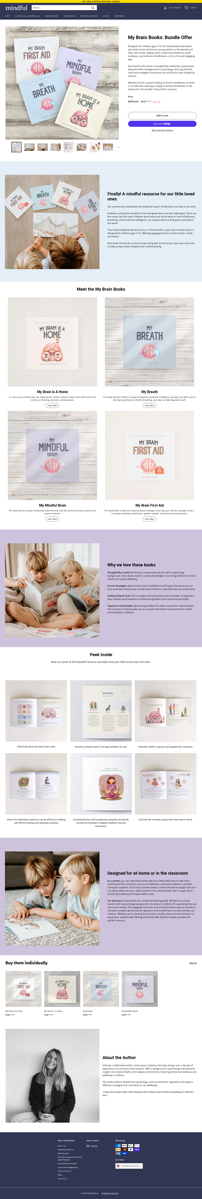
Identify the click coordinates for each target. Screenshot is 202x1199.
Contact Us (62, 1178)
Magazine (51, 16)
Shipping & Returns (66, 1149)
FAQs (60, 1175)
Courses (69, 16)
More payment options (162, 130)
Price (130, 96)
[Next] (117, 147)
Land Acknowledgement (68, 1167)
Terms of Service (64, 1171)
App (7, 16)
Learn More (52, 405)
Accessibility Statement (67, 1163)
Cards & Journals (28, 16)
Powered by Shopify (110, 1193)
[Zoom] (62, 83)
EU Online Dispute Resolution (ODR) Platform (70, 1158)
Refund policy (63, 1153)
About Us (61, 1146)
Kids (106, 16)
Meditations (89, 16)
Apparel (120, 16)
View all (193, 963)
